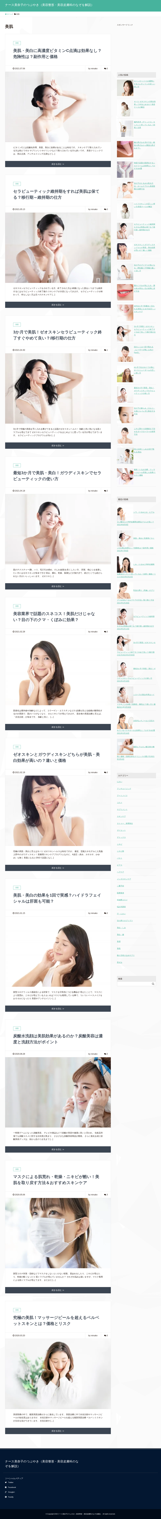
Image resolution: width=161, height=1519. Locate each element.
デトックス (121, 837)
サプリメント (122, 809)
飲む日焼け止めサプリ (126, 955)
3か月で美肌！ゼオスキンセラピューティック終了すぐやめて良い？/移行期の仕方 (145, 330)
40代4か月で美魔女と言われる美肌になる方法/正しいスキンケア (145, 309)
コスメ (119, 803)
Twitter (10, 1482)
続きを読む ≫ (58, 164)
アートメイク (122, 796)
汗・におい (121, 914)
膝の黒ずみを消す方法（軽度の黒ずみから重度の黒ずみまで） (144, 145)
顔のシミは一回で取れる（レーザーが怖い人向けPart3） (143, 350)
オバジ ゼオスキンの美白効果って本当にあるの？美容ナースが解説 (145, 104)
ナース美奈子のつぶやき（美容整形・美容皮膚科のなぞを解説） (49, 5)
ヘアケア (120, 872)
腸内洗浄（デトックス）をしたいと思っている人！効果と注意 (144, 125)
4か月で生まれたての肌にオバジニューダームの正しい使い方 (144, 370)
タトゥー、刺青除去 (125, 823)
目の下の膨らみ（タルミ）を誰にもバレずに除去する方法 (144, 411)
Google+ (11, 1492)
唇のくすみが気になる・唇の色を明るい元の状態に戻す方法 (144, 288)
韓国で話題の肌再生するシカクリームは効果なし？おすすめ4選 (144, 165)
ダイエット (121, 830)
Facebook (12, 1487)
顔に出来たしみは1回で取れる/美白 (144, 450)
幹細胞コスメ (122, 900)
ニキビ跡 (120, 851)
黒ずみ (119, 962)
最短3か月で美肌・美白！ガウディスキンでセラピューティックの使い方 (144, 390)
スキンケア (121, 816)
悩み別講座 (121, 907)
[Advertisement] (138, 43)
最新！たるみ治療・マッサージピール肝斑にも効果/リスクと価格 (145, 472)
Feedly (10, 1497)
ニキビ (119, 844)
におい (119, 782)
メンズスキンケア (124, 879)
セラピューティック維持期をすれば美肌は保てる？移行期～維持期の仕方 (144, 227)
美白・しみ (121, 928)
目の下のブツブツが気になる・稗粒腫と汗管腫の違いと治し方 (144, 268)
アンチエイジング (124, 789)
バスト (119, 858)
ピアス (119, 865)
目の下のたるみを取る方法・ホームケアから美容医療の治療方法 (144, 186)
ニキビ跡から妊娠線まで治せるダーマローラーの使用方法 (144, 431)
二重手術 (120, 886)
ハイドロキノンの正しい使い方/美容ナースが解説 (144, 205)
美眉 (118, 941)
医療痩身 (120, 893)
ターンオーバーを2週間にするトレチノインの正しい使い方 (144, 84)
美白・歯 (120, 935)
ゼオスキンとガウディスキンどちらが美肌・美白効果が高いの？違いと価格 (144, 247)
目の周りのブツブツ (125, 921)
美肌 (118, 948)
